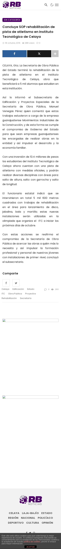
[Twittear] (39, 53)
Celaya (5, 289)
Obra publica (15, 293)
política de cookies (32, 541)
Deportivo (16, 523)
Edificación (18, 289)
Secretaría (25, 298)
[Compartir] (14, 53)
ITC (3, 293)
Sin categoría (12, 19)
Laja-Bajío (30, 513)
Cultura (32, 523)
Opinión (47, 523)
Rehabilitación (9, 298)
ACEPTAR (31, 547)
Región (13, 518)
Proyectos (30, 293)
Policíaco (45, 518)
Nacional (28, 518)
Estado (30, 289)
